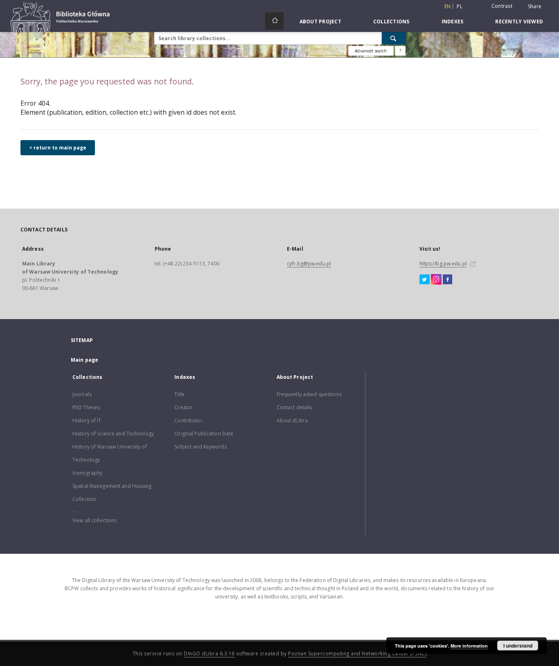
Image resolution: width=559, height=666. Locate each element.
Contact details (294, 407)
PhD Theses (86, 407)
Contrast (501, 5)
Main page (84, 359)
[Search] (394, 38)
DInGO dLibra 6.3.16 (209, 653)
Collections (391, 21)
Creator (183, 407)
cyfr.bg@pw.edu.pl (309, 263)
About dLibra (292, 420)
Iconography (87, 472)
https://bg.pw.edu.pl (443, 263)
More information (469, 646)
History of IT (86, 420)
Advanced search (371, 51)
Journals (82, 394)
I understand (517, 645)
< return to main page (57, 147)
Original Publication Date (203, 433)
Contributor (188, 420)
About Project (320, 21)
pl (459, 6)
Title (179, 394)
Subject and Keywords (200, 446)
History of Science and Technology (113, 433)
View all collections (94, 520)
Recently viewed (519, 21)
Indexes (453, 21)
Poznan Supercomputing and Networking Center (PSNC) (357, 653)
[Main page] (274, 20)
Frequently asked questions (309, 394)
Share (534, 6)
